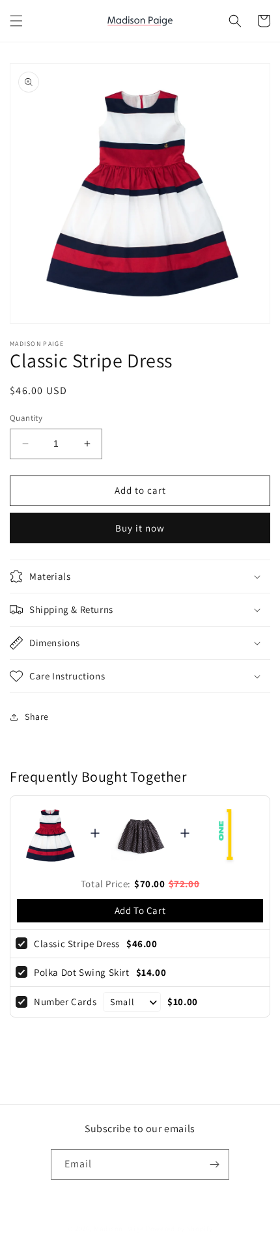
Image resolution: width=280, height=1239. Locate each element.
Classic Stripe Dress (77, 943)
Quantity (26, 417)
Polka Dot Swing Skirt (82, 972)
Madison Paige (119, 1228)
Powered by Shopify (179, 1228)
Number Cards (65, 1001)
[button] (16, 21)
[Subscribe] (214, 1164)
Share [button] (37, 716)
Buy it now (140, 528)
